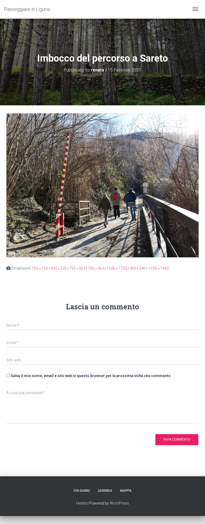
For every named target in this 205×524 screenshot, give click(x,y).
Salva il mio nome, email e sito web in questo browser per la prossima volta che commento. (91, 376)
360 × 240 (137, 268)
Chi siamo (82, 491)
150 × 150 (40, 268)
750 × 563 (77, 268)
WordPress (119, 503)
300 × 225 (58, 268)
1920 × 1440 (158, 268)
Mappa (126, 491)
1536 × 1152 (117, 268)
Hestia (81, 503)
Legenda (105, 491)
